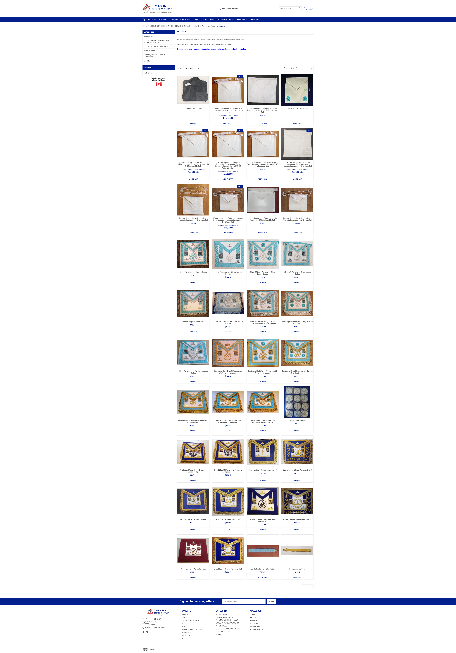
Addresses (254, 623)
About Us (152, 19)
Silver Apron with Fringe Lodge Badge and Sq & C (297, 322)
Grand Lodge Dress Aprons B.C (228, 519)
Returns (253, 617)
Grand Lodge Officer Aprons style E (193, 519)
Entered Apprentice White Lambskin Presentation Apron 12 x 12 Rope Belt (297, 219)
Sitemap (185, 638)
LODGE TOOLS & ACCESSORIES (156, 46)
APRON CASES (149, 51)
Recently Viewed (256, 626)
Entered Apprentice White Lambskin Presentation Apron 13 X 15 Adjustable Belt (228, 110)
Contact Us (254, 19)
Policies (163, 19)
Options (193, 123)
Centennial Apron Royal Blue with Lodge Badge (193, 471)
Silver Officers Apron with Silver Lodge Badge (263, 273)
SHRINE (147, 61)
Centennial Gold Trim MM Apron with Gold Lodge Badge (262, 372)
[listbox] (191, 68)
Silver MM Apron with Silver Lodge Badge (297, 273)
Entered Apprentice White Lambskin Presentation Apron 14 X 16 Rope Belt (193, 219)
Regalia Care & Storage (182, 19)
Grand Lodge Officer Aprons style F (228, 569)
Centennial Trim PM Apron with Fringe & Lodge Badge (193, 421)
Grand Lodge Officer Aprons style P (262, 470)
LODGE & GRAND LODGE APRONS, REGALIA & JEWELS (156, 41)
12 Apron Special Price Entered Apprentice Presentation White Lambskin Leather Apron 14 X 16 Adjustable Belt (228, 165)
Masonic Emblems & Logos (221, 19)
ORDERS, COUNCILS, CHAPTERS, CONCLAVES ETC (156, 56)
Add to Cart (228, 123)
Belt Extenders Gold (297, 569)
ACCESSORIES (149, 36)
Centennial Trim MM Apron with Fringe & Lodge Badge (297, 372)
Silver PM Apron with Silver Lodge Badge (228, 273)
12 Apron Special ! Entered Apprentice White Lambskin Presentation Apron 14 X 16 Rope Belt (228, 220)
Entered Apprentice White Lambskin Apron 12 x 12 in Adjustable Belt (263, 219)
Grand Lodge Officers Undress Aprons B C (262, 520)
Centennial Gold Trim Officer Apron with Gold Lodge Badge (228, 372)
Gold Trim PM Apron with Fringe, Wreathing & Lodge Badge (228, 421)
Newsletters (241, 19)
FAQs (204, 19)
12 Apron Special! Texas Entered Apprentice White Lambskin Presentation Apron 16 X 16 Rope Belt (297, 164)
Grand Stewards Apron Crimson (193, 569)
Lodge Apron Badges (297, 420)
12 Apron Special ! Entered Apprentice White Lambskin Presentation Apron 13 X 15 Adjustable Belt (193, 164)
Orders (252, 614)
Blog (197, 19)
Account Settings (256, 629)
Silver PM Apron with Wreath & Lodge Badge (193, 372)
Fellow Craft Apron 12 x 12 (297, 108)
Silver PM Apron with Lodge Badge (193, 272)
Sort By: (179, 68)
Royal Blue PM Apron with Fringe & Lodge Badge (228, 471)
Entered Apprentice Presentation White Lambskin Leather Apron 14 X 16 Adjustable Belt (262, 164)
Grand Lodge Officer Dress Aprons (297, 519)
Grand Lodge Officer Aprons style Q (297, 470)
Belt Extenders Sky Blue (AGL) (262, 569)
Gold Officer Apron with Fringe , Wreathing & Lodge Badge (262, 421)
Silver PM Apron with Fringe (193, 322)
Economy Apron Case (193, 108)
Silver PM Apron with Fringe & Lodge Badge (228, 322)
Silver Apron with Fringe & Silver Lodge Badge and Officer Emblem (262, 322)
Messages (254, 620)
